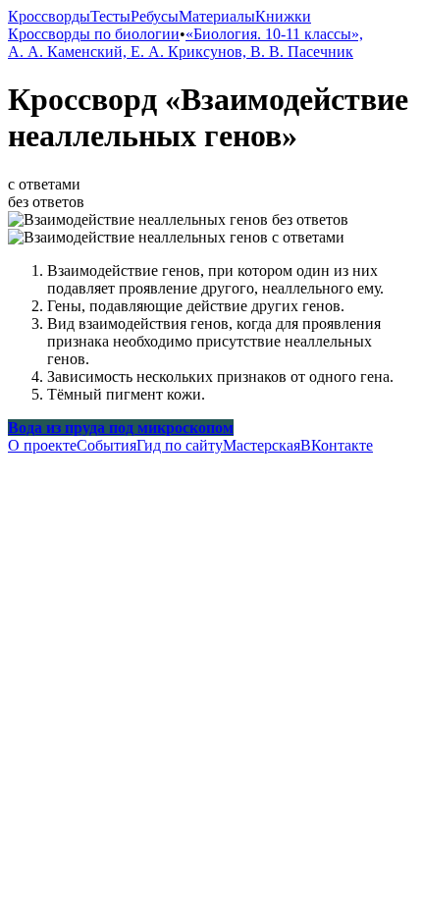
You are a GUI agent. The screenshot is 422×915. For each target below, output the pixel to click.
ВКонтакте (336, 445)
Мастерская (261, 445)
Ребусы (155, 16)
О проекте (42, 445)
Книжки (283, 16)
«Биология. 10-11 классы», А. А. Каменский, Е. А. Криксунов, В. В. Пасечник (185, 43)
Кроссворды (49, 16)
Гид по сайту (179, 445)
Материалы (217, 16)
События (106, 445)
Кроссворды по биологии (94, 34)
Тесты (110, 16)
